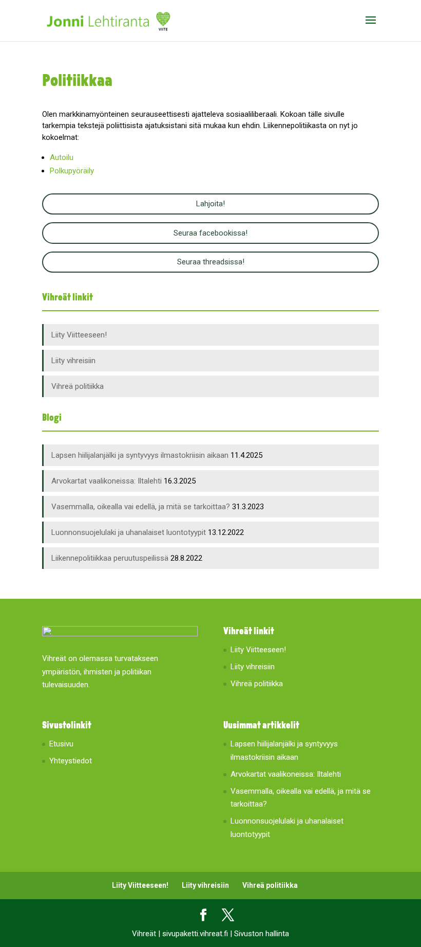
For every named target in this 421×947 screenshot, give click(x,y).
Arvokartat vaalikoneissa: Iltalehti (106, 481)
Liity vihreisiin (73, 360)
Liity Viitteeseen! (79, 335)
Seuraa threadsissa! (210, 261)
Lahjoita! (210, 203)
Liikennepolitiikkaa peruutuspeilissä (109, 558)
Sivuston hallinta (261, 933)
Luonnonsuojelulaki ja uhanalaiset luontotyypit (128, 532)
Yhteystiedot (70, 760)
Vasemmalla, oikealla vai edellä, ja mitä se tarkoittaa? (140, 506)
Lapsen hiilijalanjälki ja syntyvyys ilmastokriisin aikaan (139, 455)
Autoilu (61, 157)
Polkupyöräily (72, 170)
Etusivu (61, 743)
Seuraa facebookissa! (210, 233)
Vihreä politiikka (77, 386)
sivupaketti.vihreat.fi (195, 933)
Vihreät (144, 933)
